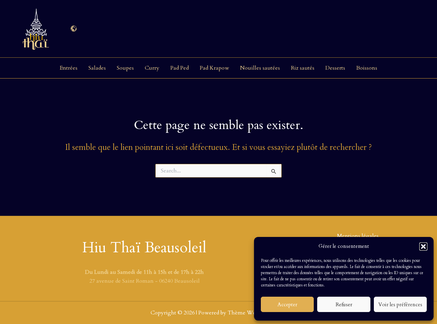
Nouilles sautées (260, 68)
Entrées (68, 68)
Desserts (335, 68)
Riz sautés (302, 68)
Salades (97, 68)
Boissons (366, 68)
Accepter (287, 304)
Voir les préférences (400, 304)
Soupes (125, 68)
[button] (423, 246)
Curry (152, 68)
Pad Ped (179, 68)
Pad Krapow (214, 68)
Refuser (344, 304)
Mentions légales (358, 236)
